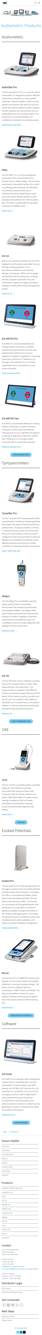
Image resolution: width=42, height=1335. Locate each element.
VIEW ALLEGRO (8, 630)
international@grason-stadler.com (15, 1269)
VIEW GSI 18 (7, 293)
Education (6, 1150)
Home (5, 1132)
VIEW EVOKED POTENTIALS (21, 1015)
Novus (4, 1233)
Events (4, 1163)
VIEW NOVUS (7, 1007)
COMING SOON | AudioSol (12, 1188)
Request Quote (7, 1320)
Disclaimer (6, 1171)
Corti (4, 1225)
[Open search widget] (35, 3)
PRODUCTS (15, 1132)
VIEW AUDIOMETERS (21, 455)
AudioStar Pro (7, 1192)
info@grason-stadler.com (11, 1266)
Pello (4, 1196)
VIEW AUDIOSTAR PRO (11, 124)
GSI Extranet (6, 1288)
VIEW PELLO (7, 210)
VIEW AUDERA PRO (10, 928)
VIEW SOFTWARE (21, 1122)
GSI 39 (4, 1221)
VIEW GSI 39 (7, 713)
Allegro (5, 1217)
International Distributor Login (12, 1292)
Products (5, 1146)
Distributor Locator (8, 1316)
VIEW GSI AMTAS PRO (11, 373)
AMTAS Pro (6, 1205)
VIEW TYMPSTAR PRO (11, 551)
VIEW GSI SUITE (8, 1114)
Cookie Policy (7, 1167)
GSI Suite (5, 1238)
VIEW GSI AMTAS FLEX (11, 446)
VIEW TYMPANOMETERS (21, 721)
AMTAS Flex (6, 1209)
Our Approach (7, 1154)
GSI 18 (4, 1200)
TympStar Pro (7, 1213)
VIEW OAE (21, 822)
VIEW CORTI (7, 814)
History (5, 1158)
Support (5, 1175)
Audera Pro (6, 1229)
